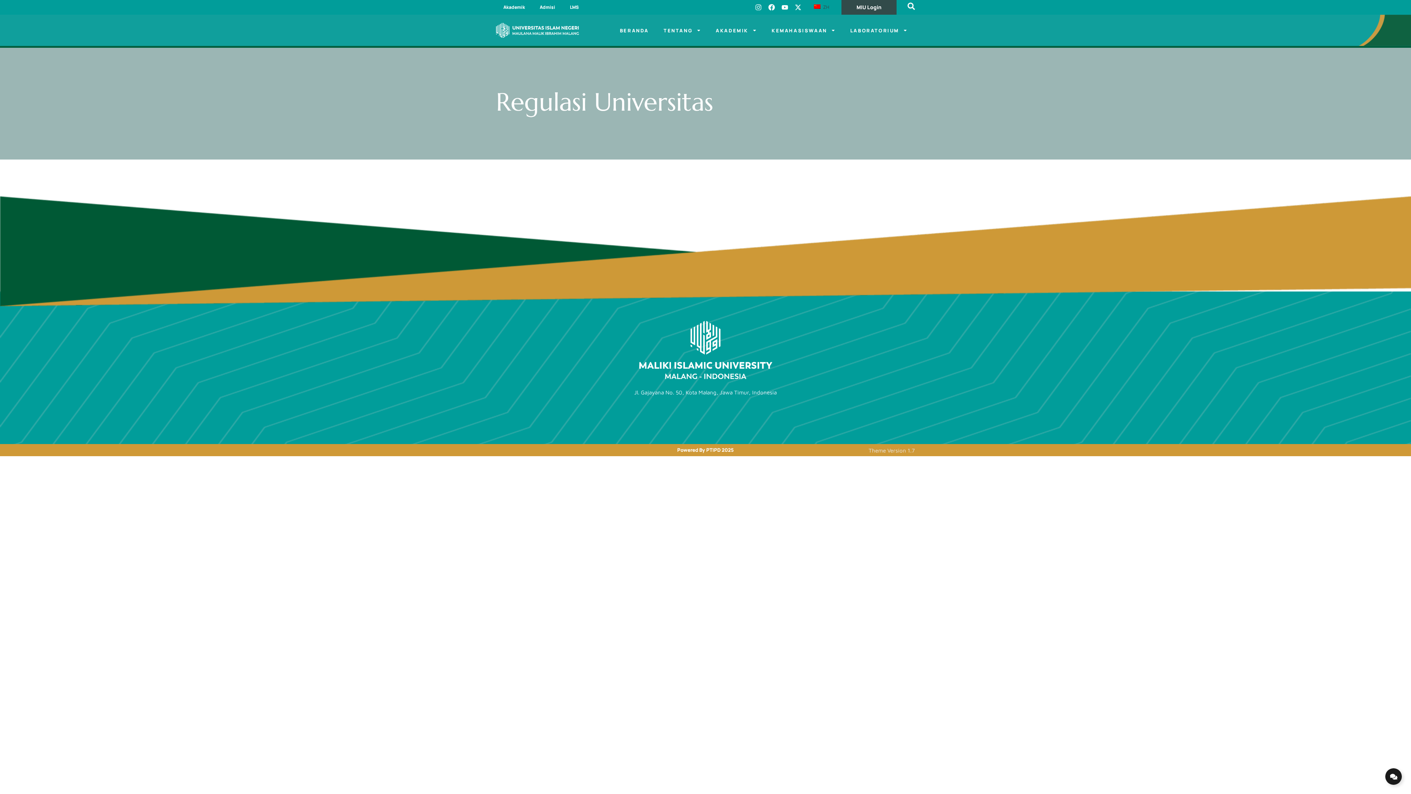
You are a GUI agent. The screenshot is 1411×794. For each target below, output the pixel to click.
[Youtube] (784, 7)
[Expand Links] (1393, 776)
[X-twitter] (798, 7)
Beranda (634, 30)
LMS (574, 7)
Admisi (547, 7)
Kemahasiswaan (799, 30)
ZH (825, 7)
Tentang (678, 30)
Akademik (514, 7)
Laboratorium (874, 30)
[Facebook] (771, 7)
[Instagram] (758, 7)
